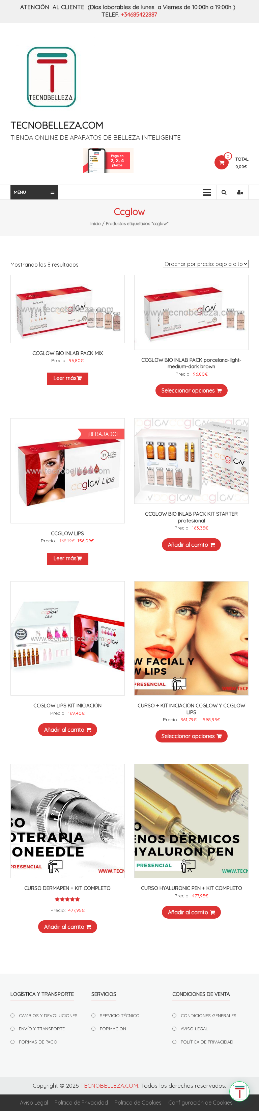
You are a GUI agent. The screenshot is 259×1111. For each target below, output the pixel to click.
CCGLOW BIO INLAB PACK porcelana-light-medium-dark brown (191, 363)
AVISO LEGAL (194, 1028)
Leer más (65, 378)
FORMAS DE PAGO (38, 1042)
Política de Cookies (138, 1102)
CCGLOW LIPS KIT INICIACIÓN (67, 705)
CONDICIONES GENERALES (208, 1015)
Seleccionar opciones (188, 390)
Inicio (95, 223)
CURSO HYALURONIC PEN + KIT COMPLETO (191, 888)
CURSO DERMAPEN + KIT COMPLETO (67, 888)
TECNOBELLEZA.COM (57, 125)
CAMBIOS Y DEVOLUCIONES (48, 1015)
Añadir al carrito (188, 544)
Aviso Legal (34, 1102)
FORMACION (113, 1028)
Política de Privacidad (81, 1102)
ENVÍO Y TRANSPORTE (42, 1028)
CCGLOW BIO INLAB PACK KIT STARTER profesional (191, 517)
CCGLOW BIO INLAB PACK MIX (67, 353)
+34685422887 (139, 14)
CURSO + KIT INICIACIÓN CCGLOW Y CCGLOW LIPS (191, 708)
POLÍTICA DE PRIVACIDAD (207, 1042)
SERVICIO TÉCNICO (120, 1015)
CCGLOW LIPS (67, 533)
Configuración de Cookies (200, 1102)
